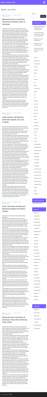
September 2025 (37, 231)
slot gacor (36, 193)
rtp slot (35, 131)
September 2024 (37, 259)
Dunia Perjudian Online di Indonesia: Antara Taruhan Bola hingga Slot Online (39, 34)
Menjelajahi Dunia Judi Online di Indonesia (38, 44)
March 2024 (36, 274)
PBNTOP (11, 394)
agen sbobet (36, 153)
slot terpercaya (37, 63)
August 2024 (36, 262)
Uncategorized (37, 328)
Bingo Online (36, 309)
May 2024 (36, 271)
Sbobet (35, 85)
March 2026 (36, 212)
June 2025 (36, 240)
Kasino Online (36, 315)
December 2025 (37, 222)
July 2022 (36, 299)
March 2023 (36, 296)
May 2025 (36, 243)
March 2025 (36, 250)
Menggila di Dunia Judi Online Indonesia (38, 39)
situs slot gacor (37, 60)
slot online (36, 70)
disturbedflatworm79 (8, 15)
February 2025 (37, 253)
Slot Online (36, 322)
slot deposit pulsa (37, 144)
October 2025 (36, 228)
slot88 (35, 73)
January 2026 (36, 219)
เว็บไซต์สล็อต (36, 159)
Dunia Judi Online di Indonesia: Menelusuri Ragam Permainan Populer (13, 208)
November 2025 (37, 225)
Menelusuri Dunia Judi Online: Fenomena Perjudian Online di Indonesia (13, 21)
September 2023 (37, 290)
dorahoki (35, 66)
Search (33, 13)
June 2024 (36, 268)
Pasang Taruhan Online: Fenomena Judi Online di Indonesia (39, 50)
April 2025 (36, 246)
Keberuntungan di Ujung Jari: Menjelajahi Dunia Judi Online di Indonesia (39, 28)
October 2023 (36, 287)
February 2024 (37, 277)
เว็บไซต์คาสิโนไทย (37, 169)
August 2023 (36, 293)
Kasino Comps (37, 312)
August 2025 (36, 234)
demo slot (36, 107)
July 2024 (36, 265)
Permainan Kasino (37, 319)
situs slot (36, 57)
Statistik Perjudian (37, 325)
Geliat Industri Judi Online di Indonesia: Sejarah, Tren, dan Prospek (13, 119)
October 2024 (36, 256)
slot (34, 76)
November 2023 (37, 284)
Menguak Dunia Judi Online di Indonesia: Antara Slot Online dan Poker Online (14, 319)
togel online (36, 122)
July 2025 (36, 237)
